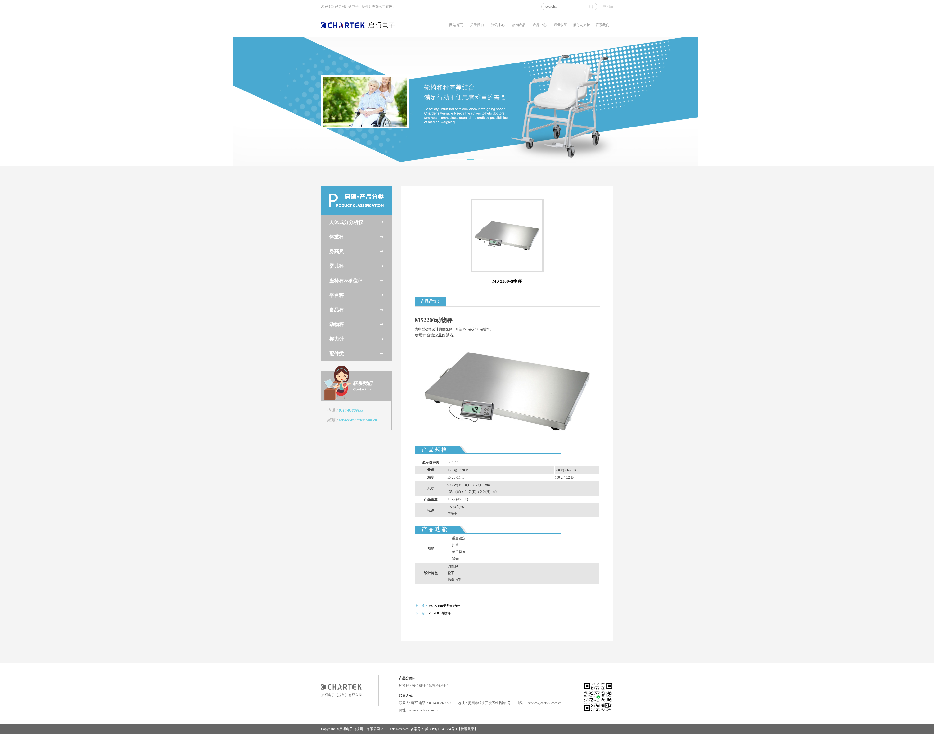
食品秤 (336, 309)
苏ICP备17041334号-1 (440, 729)
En (611, 6)
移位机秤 (420, 685)
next (684, 101)
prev (247, 101)
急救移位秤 (438, 685)
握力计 (336, 339)
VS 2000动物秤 (439, 613)
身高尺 (336, 251)
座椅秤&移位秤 (346, 280)
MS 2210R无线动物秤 (444, 606)
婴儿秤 (336, 266)
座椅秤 (405, 685)
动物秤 (336, 324)
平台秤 (336, 295)
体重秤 (336, 236)
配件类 (336, 353)
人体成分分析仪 (346, 222)
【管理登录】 (467, 729)
